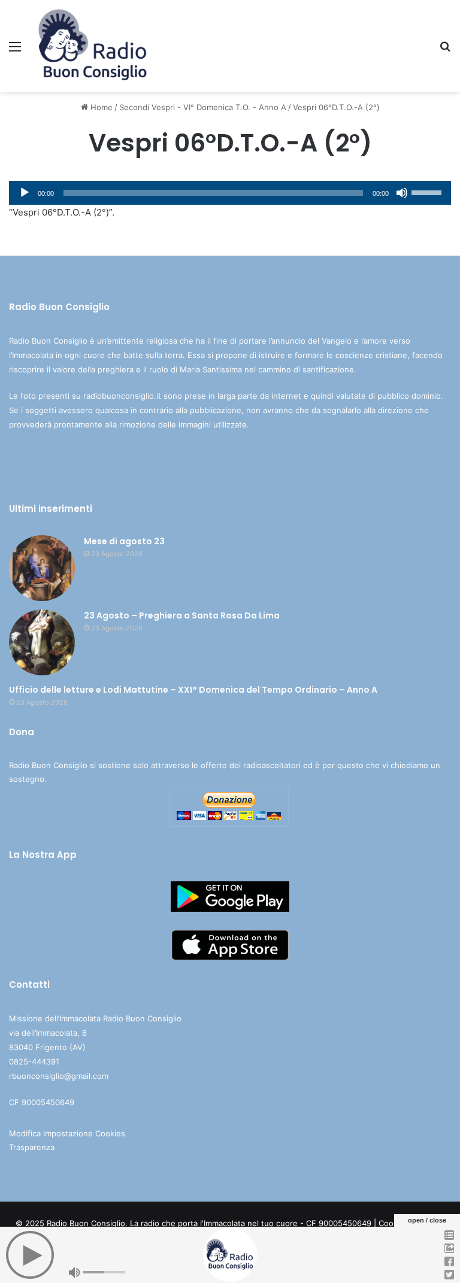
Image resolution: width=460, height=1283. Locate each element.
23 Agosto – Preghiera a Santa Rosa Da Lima (182, 615)
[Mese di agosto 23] (42, 568)
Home (100, 107)
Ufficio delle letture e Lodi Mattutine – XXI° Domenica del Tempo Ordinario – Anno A (193, 690)
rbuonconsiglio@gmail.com (58, 1076)
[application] (230, 193)
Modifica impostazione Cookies (67, 1133)
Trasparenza (32, 1147)
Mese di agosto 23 (124, 541)
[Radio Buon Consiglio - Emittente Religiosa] (93, 46)
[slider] (428, 191)
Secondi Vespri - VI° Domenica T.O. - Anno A (202, 107)
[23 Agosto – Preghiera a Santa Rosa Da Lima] (42, 642)
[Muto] (402, 193)
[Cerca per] (445, 50)
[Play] (25, 193)
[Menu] (15, 50)
